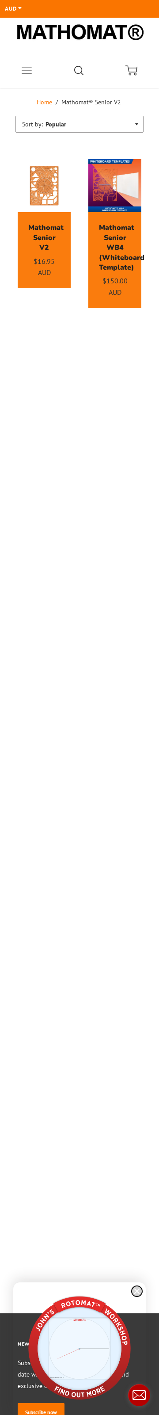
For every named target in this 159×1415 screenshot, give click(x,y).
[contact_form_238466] (139, 1395)
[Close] (137, 1291)
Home (44, 102)
